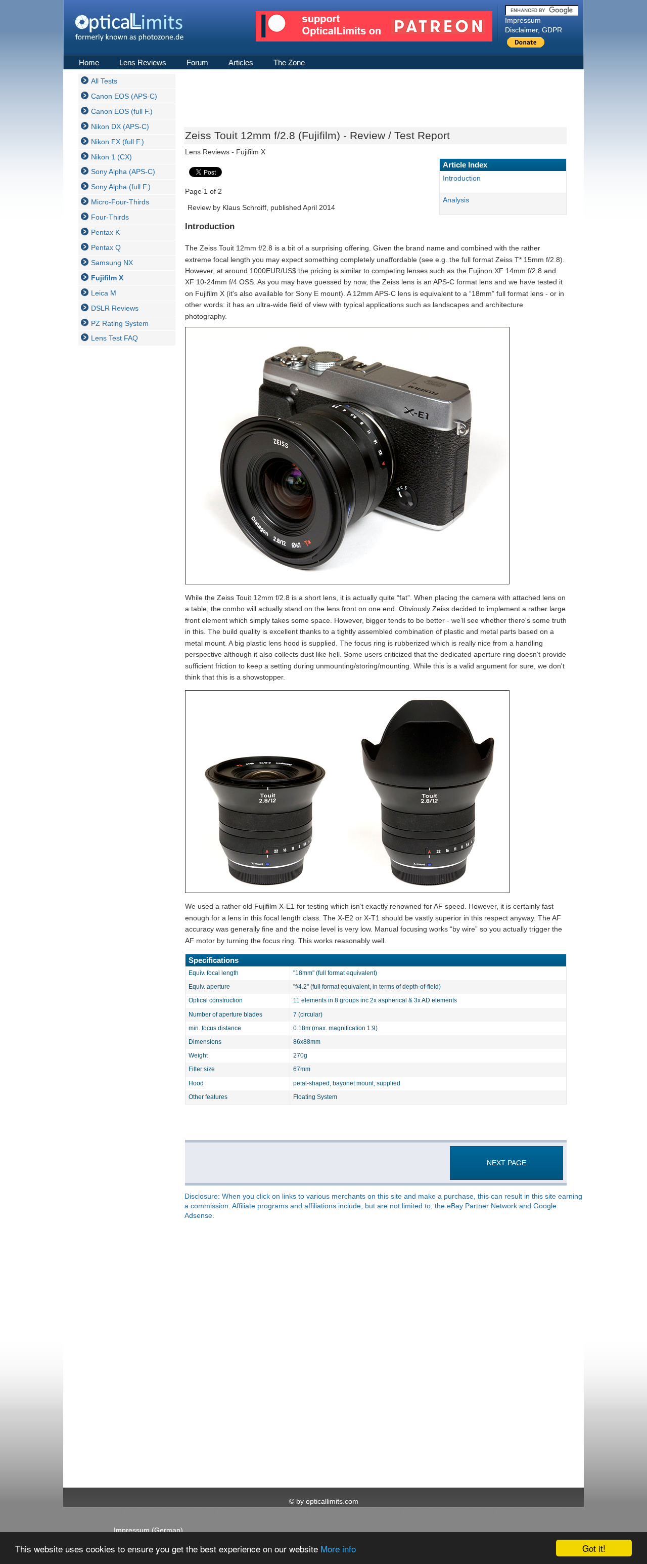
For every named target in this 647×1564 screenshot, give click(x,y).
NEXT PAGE (506, 1163)
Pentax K (105, 232)
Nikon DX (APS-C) (120, 126)
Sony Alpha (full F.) (121, 187)
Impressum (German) (148, 1530)
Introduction (462, 178)
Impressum (523, 20)
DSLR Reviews (114, 308)
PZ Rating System (120, 323)
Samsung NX (112, 263)
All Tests (104, 81)
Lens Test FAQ (114, 338)
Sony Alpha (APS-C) (123, 171)
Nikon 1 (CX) (111, 157)
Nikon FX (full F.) (117, 142)
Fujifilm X (107, 278)
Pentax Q (106, 247)
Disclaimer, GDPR (533, 30)
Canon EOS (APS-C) (124, 96)
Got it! (594, 1548)
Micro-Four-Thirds (120, 202)
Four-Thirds (110, 217)
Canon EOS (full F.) (122, 111)
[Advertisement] (118, 505)
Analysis (456, 200)
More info (338, 1548)
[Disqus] (374, 1354)
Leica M (103, 293)
